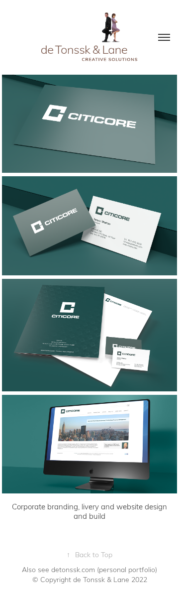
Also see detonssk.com (58, 569)
